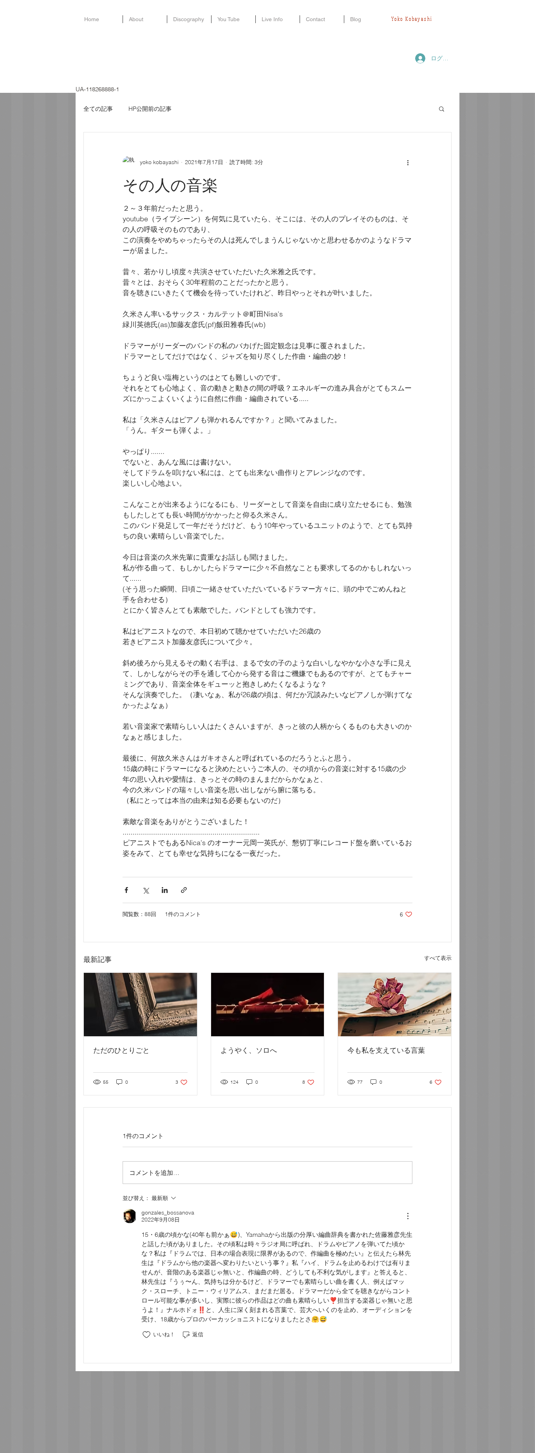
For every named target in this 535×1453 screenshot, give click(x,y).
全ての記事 (98, 108)
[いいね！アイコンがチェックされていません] (146, 1334)
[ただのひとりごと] (140, 1004)
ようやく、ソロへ (249, 1050)
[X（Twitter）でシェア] (145, 890)
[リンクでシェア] (184, 890)
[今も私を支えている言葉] (394, 1004)
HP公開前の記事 (150, 108)
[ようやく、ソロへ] (267, 1004)
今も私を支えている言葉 (386, 1050)
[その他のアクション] (407, 162)
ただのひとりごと (121, 1050)
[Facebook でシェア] (126, 890)
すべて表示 (438, 957)
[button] (441, 108)
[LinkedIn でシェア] (164, 890)
